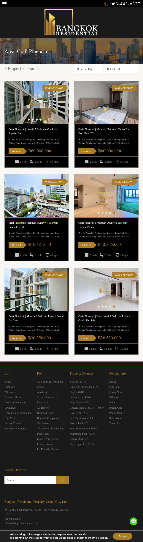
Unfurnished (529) (79, 439)
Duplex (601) (77, 392)
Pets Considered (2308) (82, 418)
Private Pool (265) (79, 423)
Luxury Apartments (47, 439)
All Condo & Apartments (50, 381)
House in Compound (15, 402)
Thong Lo (114, 423)
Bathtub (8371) (78, 381)
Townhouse (10, 407)
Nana (112, 402)
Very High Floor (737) (82, 444)
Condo (7, 381)
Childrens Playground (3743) (85, 386)
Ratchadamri (116, 418)
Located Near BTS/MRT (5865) (87, 407)
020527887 (15, 518)
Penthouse (9, 386)
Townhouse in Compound (17, 413)
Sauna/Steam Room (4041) (84, 428)
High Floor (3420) (79, 402)
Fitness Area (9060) (80, 397)
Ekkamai (114, 397)
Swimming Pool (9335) (82, 433)
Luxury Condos (12, 423)
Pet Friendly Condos (15, 428)
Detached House (12, 397)
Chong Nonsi (116, 392)
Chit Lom (114, 386)
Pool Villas (10, 418)
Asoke (112, 381)
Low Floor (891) (79, 413)
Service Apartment (47, 397)
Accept (123, 536)
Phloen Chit (115, 407)
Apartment (42, 392)
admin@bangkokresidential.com (21, 523)
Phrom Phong (116, 413)
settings (102, 538)
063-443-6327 (125, 3)
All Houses (10, 392)
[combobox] (88, 68)
